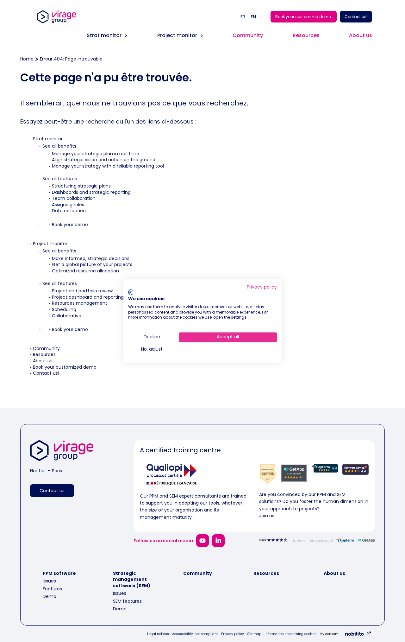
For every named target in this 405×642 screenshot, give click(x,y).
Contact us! (356, 16)
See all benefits (59, 146)
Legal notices (158, 634)
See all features (59, 178)
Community (248, 35)
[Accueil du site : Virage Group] (56, 28)
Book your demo (70, 224)
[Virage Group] (61, 451)
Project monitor (177, 35)
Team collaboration (74, 198)
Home (27, 59)
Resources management (79, 303)
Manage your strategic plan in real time (95, 153)
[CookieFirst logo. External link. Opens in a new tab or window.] (130, 292)
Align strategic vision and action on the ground (103, 159)
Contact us (52, 490)
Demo (49, 596)
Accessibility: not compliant (195, 634)
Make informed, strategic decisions (90, 258)
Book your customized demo (303, 16)
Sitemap (254, 634)
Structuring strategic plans (81, 186)
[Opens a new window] (202, 540)
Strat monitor (104, 35)
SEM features (127, 601)
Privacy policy (232, 634)
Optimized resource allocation (85, 271)
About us (360, 35)
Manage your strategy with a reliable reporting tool (108, 166)
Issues (49, 581)
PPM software (59, 573)
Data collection (69, 210)
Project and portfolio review (82, 291)
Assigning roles (68, 204)
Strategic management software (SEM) (131, 579)
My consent (329, 634)
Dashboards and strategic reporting (91, 192)
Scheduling (64, 309)
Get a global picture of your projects (92, 264)
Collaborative (66, 316)
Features (52, 589)
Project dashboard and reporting (88, 297)
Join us (266, 515)
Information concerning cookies (290, 634)
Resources (306, 35)
